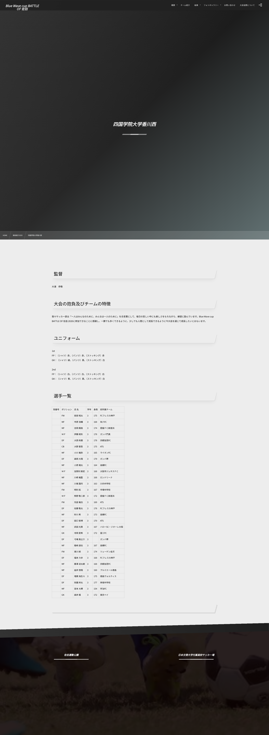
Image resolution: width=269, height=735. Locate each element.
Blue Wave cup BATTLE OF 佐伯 (22, 7)
